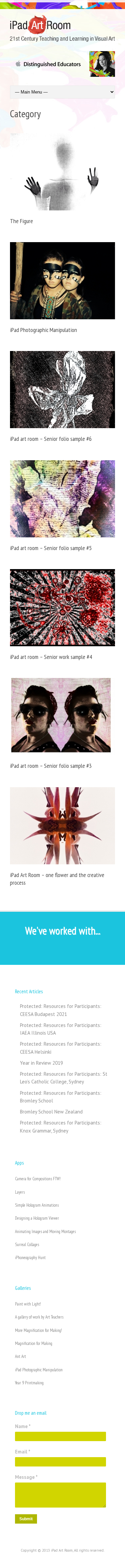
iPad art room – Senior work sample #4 (51, 657)
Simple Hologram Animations (37, 1205)
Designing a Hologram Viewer (37, 1218)
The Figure (21, 221)
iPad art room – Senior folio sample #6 (51, 439)
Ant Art (20, 1356)
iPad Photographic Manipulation (43, 330)
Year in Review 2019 (41, 1063)
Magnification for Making (33, 1343)
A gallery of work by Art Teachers (39, 1317)
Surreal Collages (27, 1244)
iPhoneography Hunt (30, 1257)
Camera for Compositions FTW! (38, 1179)
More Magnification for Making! (38, 1330)
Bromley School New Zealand (51, 1111)
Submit (26, 1519)
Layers (20, 1192)
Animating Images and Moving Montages (45, 1231)
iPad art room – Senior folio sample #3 (51, 765)
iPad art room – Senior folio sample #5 (51, 548)
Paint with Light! (28, 1304)
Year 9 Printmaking (29, 1383)
